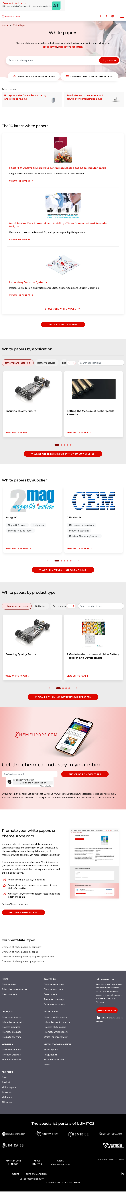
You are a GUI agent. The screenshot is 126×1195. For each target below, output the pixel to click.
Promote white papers (56, 1031)
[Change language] (113, 16)
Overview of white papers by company (21, 946)
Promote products (11, 1031)
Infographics (50, 1054)
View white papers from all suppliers (63, 569)
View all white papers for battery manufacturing (63, 453)
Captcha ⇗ (46, 786)
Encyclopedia (51, 1049)
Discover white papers (55, 1016)
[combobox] (101, 363)
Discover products (11, 1016)
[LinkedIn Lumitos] (122, 1173)
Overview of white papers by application (23, 961)
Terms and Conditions (35, 1173)
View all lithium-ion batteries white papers (63, 697)
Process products (11, 1026)
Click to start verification (33, 782)
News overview (9, 994)
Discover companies (54, 984)
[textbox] (101, 363)
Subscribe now (107, 1010)
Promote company (54, 999)
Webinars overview (11, 1059)
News (5, 1077)
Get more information (23, 912)
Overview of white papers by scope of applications (28, 956)
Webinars (7, 1097)
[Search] (100, 16)
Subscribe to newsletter (85, 774)
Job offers (7, 1092)
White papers (9, 1087)
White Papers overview (55, 1036)
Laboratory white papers (57, 1021)
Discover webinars (11, 1049)
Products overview (11, 1036)
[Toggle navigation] (122, 17)
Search (111, 60)
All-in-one (7, 1102)
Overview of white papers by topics (20, 951)
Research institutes (54, 1059)
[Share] (106, 16)
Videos (47, 1064)
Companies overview (54, 1004)
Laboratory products (13, 1021)
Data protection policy (31, 1178)
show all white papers (63, 324)
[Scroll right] (73, 363)
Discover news (9, 984)
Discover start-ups (53, 989)
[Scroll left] (69, 363)
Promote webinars (12, 1054)
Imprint (15, 1173)
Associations (50, 994)
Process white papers (55, 1026)
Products (6, 1082)
